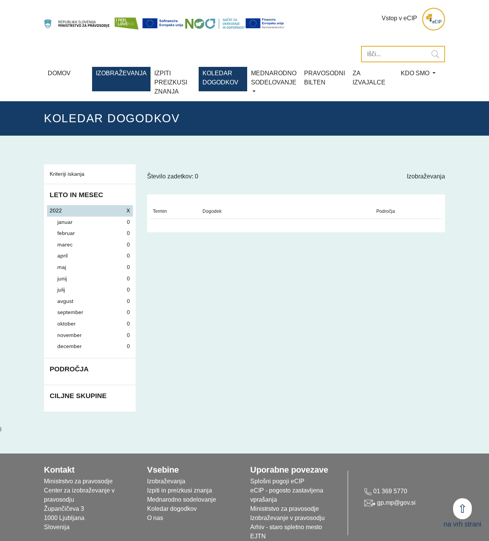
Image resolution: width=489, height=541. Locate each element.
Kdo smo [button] (416, 73)
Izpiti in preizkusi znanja (179, 490)
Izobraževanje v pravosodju (287, 518)
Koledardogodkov (220, 78)
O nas (155, 518)
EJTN (258, 536)
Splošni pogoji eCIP (277, 481)
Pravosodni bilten (324, 78)
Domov (59, 73)
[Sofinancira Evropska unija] (163, 23)
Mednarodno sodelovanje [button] (273, 78)
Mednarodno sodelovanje (181, 499)
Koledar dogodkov (172, 508)
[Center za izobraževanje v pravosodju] (77, 19)
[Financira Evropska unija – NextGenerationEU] (265, 23)
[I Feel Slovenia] (126, 19)
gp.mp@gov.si (396, 502)
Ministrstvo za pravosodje (284, 508)
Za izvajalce (369, 78)
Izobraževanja (121, 73)
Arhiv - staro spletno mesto (286, 527)
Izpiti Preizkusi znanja (170, 82)
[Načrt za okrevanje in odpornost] (215, 23)
